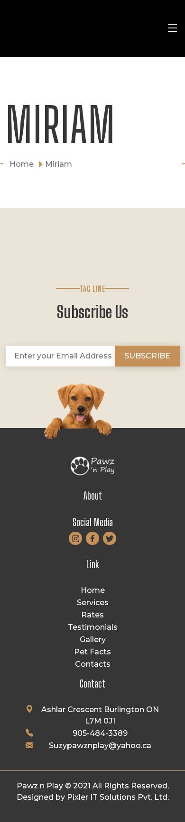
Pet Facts (92, 651)
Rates (92, 614)
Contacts (93, 664)
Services (93, 602)
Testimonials (93, 627)
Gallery (93, 639)
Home (93, 590)
